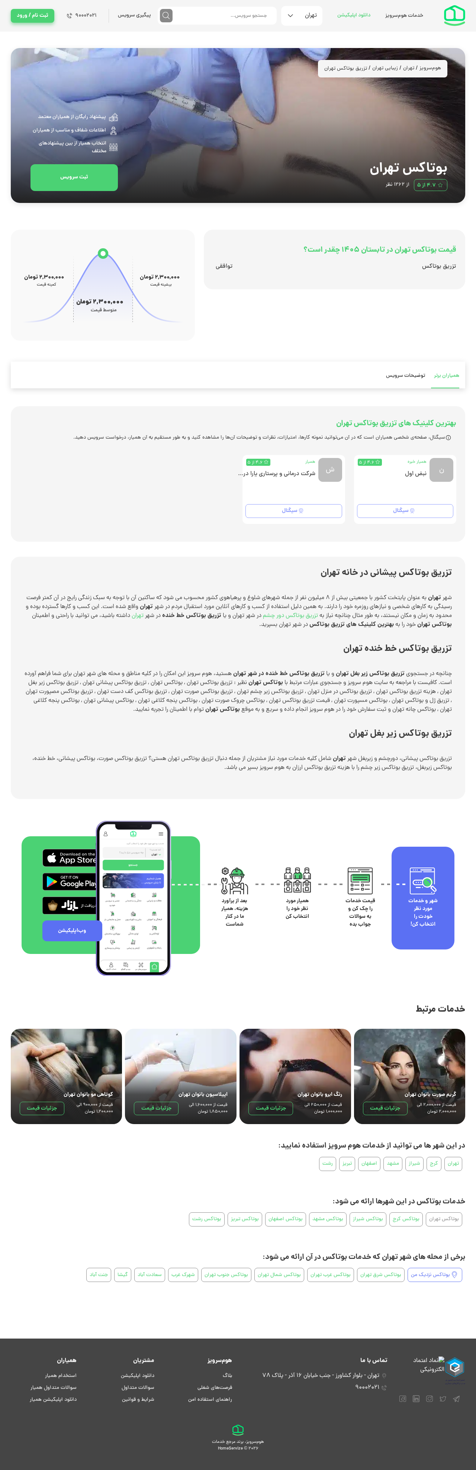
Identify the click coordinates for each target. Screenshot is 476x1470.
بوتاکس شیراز (368, 1219)
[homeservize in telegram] (456, 1402)
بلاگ (227, 1376)
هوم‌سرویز (430, 68)
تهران (408, 68)
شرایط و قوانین (138, 1400)
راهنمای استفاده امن (210, 1400)
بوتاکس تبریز (245, 1219)
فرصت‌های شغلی (214, 1388)
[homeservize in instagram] (429, 1402)
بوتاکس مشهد (327, 1219)
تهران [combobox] (311, 15)
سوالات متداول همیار (53, 1388)
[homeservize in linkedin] (416, 1402)
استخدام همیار (61, 1376)
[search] (166, 15)
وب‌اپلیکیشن (72, 931)
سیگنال (401, 511)
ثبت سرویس (74, 177)
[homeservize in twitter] (442, 1402)
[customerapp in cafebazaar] (72, 905)
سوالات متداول (138, 1388)
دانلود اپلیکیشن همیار (53, 1400)
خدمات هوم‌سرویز (404, 16)
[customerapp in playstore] (72, 882)
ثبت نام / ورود (32, 16)
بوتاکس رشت (206, 1219)
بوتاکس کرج (406, 1219)
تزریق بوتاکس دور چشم (289, 615)
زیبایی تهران (385, 68)
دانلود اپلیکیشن (353, 15)
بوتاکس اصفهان (285, 1219)
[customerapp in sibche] (72, 858)
